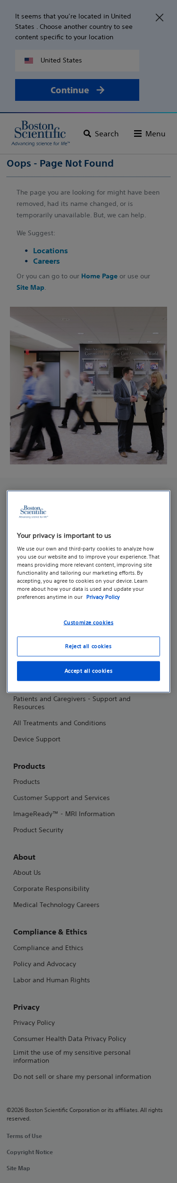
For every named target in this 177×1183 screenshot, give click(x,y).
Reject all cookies (88, 646)
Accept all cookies (88, 671)
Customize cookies (89, 622)
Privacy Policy (103, 597)
